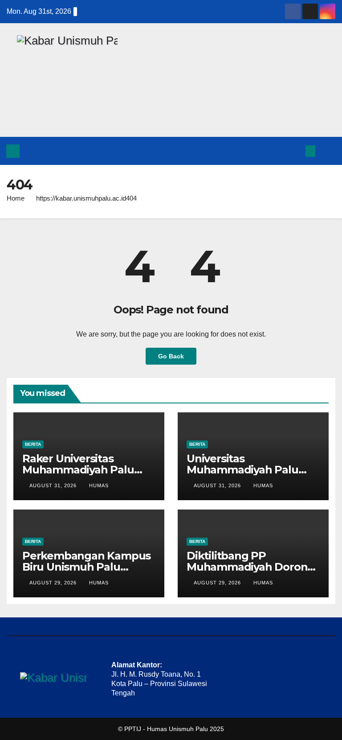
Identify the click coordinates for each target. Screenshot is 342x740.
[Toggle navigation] (326, 150)
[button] (293, 151)
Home (15, 198)
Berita (33, 444)
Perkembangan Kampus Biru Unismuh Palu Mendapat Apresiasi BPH (87, 566)
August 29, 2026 (53, 582)
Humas (99, 485)
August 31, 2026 (53, 485)
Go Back (171, 356)
